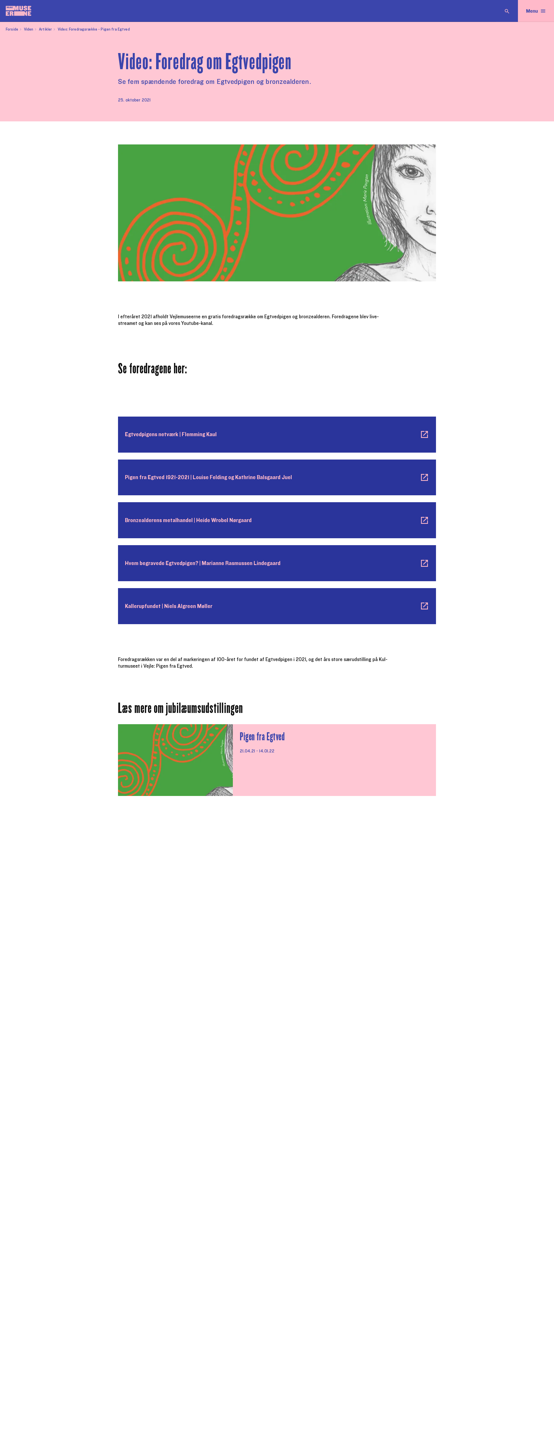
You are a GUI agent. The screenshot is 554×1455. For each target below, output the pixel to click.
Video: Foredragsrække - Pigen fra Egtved (94, 29)
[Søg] (507, 11)
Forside (12, 29)
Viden (28, 29)
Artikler (45, 29)
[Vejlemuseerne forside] (18, 11)
